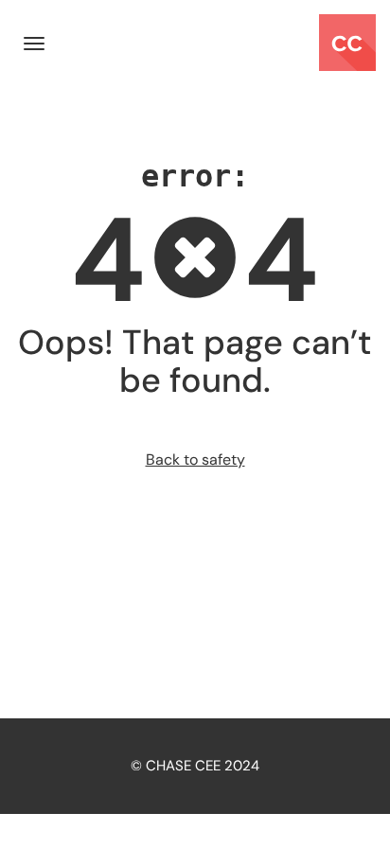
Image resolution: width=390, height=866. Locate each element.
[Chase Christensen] (347, 42)
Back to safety (195, 459)
